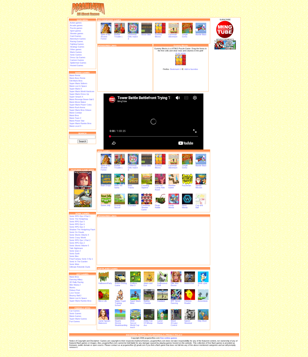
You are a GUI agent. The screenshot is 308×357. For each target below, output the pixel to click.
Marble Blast (201, 34)
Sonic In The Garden (79, 261)
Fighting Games (77, 44)
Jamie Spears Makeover (104, 322)
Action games (76, 23)
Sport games (75, 31)
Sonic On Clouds (77, 232)
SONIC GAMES (82, 213)
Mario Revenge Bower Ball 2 (82, 99)
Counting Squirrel (145, 186)
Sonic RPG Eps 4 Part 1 (80, 216)
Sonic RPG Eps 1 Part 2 (80, 240)
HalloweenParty (105, 283)
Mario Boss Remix (77, 78)
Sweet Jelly (106, 205)
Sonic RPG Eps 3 (77, 227)
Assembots (203, 301)
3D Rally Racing (76, 282)
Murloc (72, 287)
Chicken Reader (187, 302)
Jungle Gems (185, 35)
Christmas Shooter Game (145, 207)
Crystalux (132, 205)
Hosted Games (76, 65)
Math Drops (106, 185)
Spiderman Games (78, 63)
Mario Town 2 (75, 118)
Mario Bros (74, 115)
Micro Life (102, 301)
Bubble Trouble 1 (118, 35)
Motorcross (189, 283)
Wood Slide (146, 34)
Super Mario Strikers (78, 83)
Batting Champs (147, 302)
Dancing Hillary (76, 279)
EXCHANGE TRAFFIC (136, 335)
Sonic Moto (74, 264)
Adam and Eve (148, 284)
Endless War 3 (133, 284)
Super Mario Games (78, 319)
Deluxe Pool (75, 290)
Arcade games (76, 25)
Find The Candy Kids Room (160, 187)
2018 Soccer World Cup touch (134, 324)
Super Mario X (76, 89)
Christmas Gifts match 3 (133, 36)
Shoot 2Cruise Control (174, 323)
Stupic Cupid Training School (120, 303)
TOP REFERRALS (156, 335)
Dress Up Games (77, 57)
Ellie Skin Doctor (174, 284)
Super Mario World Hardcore (82, 91)
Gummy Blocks (158, 35)
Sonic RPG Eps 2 (77, 243)
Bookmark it (175, 69)
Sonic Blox (74, 256)
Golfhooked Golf (162, 284)
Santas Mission (199, 186)
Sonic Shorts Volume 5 (79, 245)
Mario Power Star (77, 121)
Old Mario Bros (76, 81)
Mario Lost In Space (78, 86)
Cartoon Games (77, 60)
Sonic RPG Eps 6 (77, 224)
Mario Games (76, 52)
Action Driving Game (121, 284)
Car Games (75, 311)
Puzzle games (76, 28)
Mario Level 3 (75, 126)
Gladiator (161, 301)
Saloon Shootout (188, 322)
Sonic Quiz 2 (75, 251)
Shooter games (76, 33)
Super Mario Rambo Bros (80, 123)
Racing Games (76, 41)
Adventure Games (78, 39)
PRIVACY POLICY (174, 335)
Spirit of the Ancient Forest (105, 36)
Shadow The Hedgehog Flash (82, 229)
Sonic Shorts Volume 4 (79, 235)
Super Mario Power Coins (81, 105)
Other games (75, 49)
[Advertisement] (125, 69)
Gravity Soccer (117, 206)
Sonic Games (76, 55)
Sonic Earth (74, 253)
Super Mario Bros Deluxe (80, 110)
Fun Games (75, 321)
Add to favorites (191, 69)
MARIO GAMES (82, 73)
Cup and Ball (199, 206)
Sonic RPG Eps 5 (77, 221)
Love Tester (75, 293)
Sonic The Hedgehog (79, 219)
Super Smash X (76, 97)
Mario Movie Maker (78, 102)
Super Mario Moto (135, 302)
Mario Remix (75, 75)
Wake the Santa (118, 186)
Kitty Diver (202, 321)
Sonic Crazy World (78, 237)
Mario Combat (76, 113)
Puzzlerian (186, 185)
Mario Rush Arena (77, 107)
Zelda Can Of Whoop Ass (148, 323)
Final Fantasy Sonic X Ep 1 (81, 259)
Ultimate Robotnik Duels (80, 267)
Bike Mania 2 (75, 285)
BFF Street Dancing (175, 302)
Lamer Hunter (160, 322)
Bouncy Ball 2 (75, 295)
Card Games (75, 36)
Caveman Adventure (172, 35)
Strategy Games (77, 47)
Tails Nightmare (76, 248)
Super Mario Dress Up (79, 94)
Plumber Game (172, 186)
